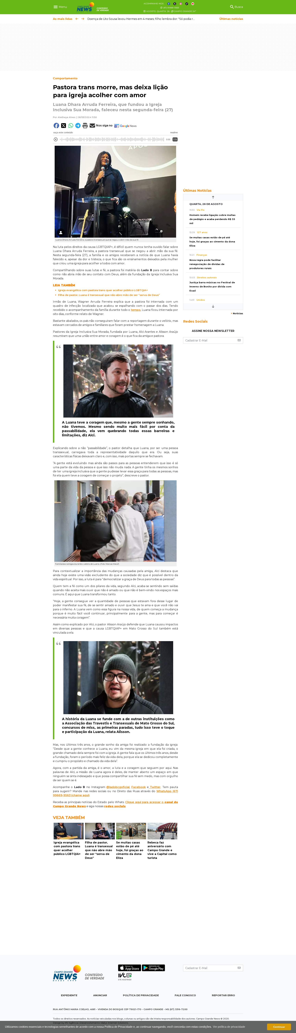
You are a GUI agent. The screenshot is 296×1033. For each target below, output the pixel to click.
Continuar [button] (279, 1026)
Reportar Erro (223, 995)
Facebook (138, 787)
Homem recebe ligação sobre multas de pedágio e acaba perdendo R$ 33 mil (212, 219)
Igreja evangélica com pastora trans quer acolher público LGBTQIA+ (103, 290)
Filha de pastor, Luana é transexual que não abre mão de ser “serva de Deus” (109, 295)
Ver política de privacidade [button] (229, 1026)
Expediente (69, 995)
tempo (135, 309)
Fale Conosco (185, 995)
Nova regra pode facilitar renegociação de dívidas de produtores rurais (206, 264)
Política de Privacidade (141, 995)
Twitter (155, 787)
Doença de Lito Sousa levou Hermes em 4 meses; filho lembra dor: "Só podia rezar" (143, 19)
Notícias (237, 313)
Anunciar (100, 995)
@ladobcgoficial (118, 787)
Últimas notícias (231, 19)
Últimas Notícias (197, 191)
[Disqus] (115, 908)
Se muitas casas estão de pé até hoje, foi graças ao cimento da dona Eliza (212, 241)
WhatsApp (163, 791)
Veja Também (69, 817)
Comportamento (65, 78)
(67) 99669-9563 (171, 7)
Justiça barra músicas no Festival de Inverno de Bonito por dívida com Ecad (212, 286)
